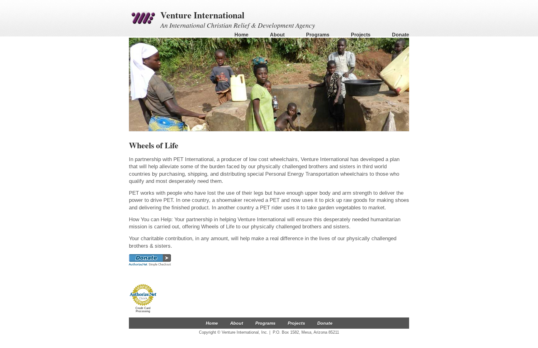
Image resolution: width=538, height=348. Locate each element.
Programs (317, 34)
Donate (400, 34)
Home (241, 34)
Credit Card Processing (142, 310)
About (277, 34)
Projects (360, 34)
